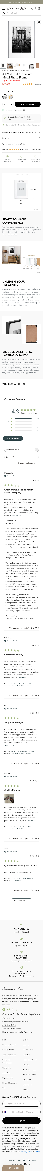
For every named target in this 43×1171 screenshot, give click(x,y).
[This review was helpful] (31, 628)
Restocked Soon (30, 1060)
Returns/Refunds (9, 1044)
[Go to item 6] (38, 66)
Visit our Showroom (11, 1028)
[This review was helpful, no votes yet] (31, 695)
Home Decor (13, 70)
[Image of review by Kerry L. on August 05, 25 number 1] (9, 798)
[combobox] (28, 463)
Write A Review (13, 438)
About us (6, 1072)
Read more (16, 516)
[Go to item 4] (24, 66)
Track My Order (29, 1074)
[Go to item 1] (3, 66)
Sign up (21, 1120)
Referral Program (9, 1083)
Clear (39, 13)
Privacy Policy (8, 1049)
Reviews (26, 1064)
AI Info (26, 1089)
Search (26, 1044)
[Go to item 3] (17, 66)
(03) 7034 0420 (9, 1025)
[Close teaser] (25, 1164)
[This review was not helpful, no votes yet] (36, 628)
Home (4, 70)
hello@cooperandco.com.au (15, 1021)
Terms (37, 1151)
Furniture (27, 1054)
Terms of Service (9, 1054)
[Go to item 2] (10, 66)
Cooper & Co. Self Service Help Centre (21, 1014)
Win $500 (27, 1079)
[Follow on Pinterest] (12, 1009)
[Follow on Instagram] (8, 1009)
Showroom (27, 1085)
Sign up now (36, 125)
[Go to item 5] (31, 66)
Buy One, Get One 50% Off (21, 2)
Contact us (6, 1068)
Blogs (4, 1088)
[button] (13, 1168)
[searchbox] (19, 450)
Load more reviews (21, 900)
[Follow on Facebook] (3, 1009)
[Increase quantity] (11, 104)
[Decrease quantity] (5, 104)
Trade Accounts (29, 1069)
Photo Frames (24, 70)
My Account (7, 1078)
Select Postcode (30, 118)
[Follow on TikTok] (16, 1009)
